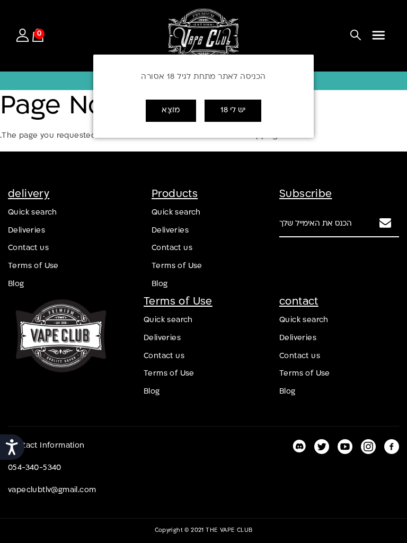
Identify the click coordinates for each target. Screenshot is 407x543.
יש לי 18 (232, 110)
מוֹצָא (171, 110)
